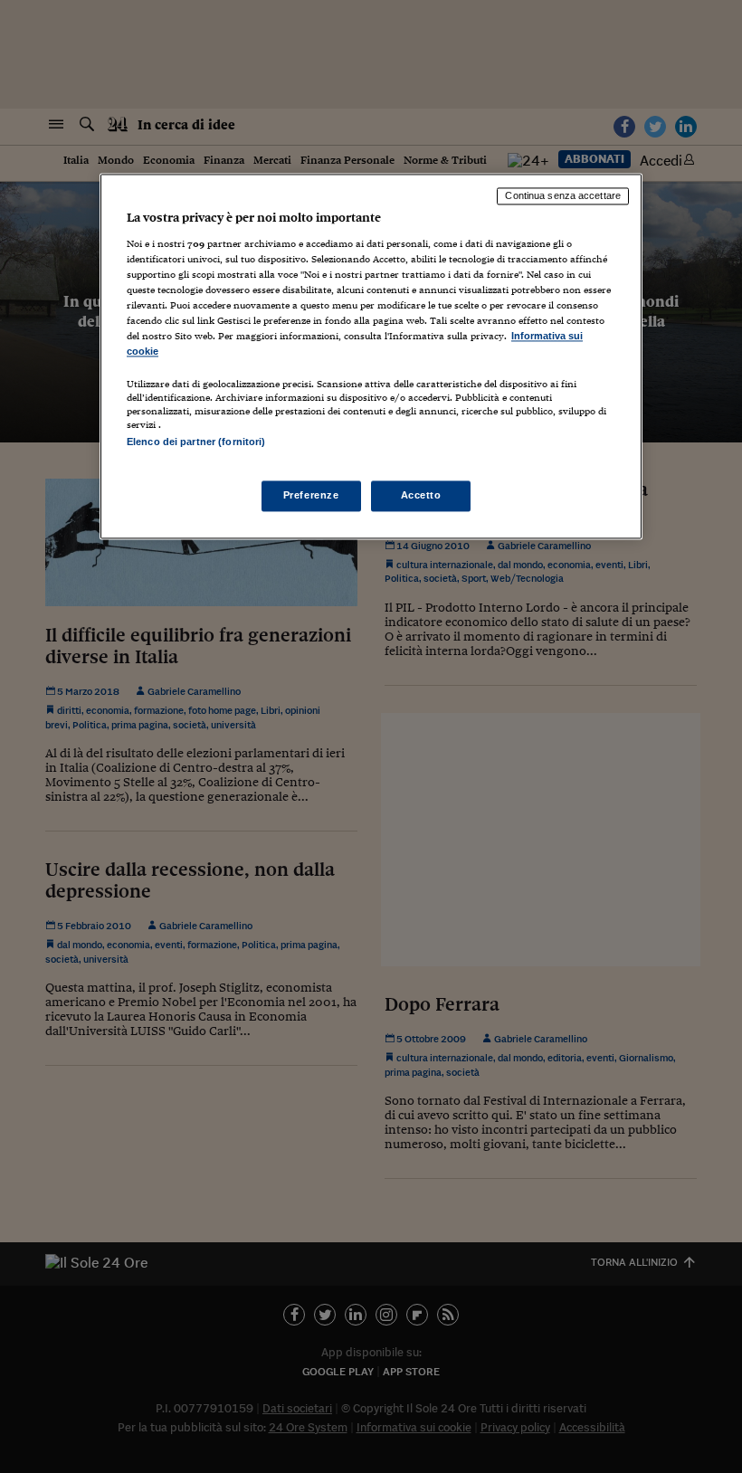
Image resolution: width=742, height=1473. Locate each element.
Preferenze (311, 494)
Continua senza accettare (563, 196)
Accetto (421, 494)
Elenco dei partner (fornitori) (196, 442)
